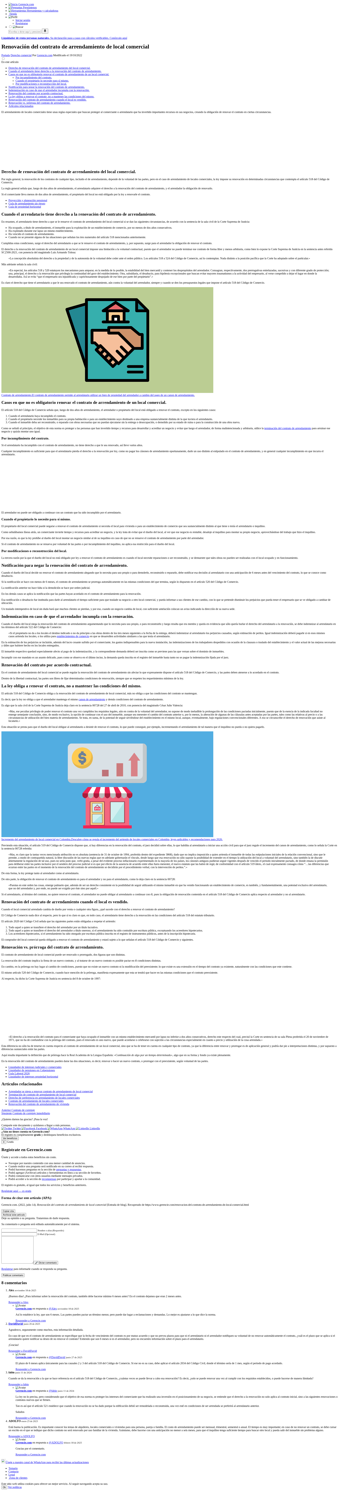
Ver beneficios (10, 1138)
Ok (4, 1487)
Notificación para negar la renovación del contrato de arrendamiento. (46, 86)
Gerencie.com (44, 55)
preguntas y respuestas (68, 1169)
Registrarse (22, 23)
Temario (13, 1468)
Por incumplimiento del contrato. (34, 77)
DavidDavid (15, 1323)
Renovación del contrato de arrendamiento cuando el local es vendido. (47, 99)
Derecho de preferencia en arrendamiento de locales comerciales (44, 1097)
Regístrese (7, 1268)
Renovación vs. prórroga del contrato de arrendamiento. (39, 102)
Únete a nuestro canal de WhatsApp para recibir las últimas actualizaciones (47, 1462)
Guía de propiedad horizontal (24, 206)
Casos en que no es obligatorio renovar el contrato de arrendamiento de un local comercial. (58, 74)
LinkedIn (94, 1128)
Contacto (13, 1471)
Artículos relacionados (20, 106)
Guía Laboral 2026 (19, 1073)
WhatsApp (69, 1128)
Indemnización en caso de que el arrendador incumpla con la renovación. (49, 90)
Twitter (17, 1128)
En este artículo (10, 61)
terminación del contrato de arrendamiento (287, 428)
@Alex (53, 1308)
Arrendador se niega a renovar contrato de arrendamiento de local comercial (50, 1091)
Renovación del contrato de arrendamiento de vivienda (38, 1104)
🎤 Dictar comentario (46, 1262)
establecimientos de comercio (73, 636)
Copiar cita (8, 1211)
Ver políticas (15, 1487)
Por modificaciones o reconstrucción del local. (41, 83)
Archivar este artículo (14, 1214)
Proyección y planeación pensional (27, 200)
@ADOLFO (56, 1442)
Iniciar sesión (23, 20)
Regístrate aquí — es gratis (16, 1191)
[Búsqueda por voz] (45, 31)
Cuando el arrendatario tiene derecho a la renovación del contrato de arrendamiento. (55, 71)
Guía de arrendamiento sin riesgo (26, 203)
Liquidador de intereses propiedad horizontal (33, 1076)
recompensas (49, 1179)
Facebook (41, 1128)
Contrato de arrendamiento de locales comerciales (36, 1100)
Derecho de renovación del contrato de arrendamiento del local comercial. (49, 67)
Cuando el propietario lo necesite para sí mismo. (42, 80)
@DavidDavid (57, 1357)
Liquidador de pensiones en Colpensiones (31, 1070)
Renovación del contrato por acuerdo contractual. (35, 93)
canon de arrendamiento (92, 699)
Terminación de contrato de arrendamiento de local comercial (42, 1094)
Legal (11, 1474)
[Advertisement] (107, 141)
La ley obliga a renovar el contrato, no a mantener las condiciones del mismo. (51, 96)
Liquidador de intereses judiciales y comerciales (34, 1067)
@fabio (53, 1390)
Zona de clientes (17, 1477)
